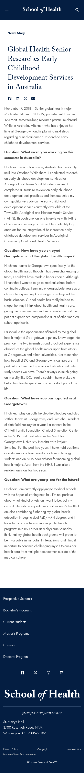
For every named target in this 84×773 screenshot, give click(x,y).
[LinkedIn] (17, 98)
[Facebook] (10, 98)
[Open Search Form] (77, 10)
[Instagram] (48, 672)
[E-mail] (33, 98)
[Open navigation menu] (6, 10)
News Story (16, 33)
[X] (25, 98)
